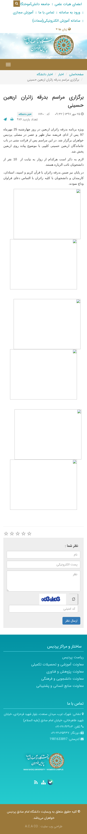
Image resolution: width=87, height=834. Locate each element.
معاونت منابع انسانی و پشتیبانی (60, 686)
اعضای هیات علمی (68, 4)
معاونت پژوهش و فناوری (65, 671)
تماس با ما (46, 12)
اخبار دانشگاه (45, 74)
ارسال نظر (71, 620)
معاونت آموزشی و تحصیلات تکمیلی (57, 664)
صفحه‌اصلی (76, 74)
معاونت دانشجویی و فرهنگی (62, 678)
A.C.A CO (31, 826)
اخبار (61, 74)
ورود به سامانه (69, 12)
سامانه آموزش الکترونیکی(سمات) (56, 20)
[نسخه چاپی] (12, 119)
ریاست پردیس (73, 657)
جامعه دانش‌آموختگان (34, 4)
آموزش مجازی (23, 12)
